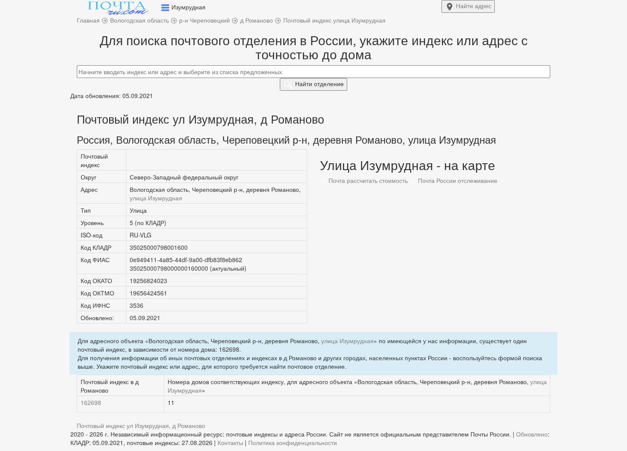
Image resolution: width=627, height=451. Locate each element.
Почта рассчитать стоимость (367, 180)
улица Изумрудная (156, 198)
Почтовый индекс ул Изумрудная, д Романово (141, 425)
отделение (319, 83)
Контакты (230, 442)
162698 (91, 402)
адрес (473, 5)
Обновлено (532, 434)
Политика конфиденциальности (292, 442)
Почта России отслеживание (456, 180)
